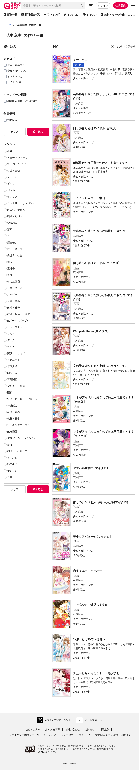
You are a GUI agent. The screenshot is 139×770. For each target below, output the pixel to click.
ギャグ (11, 183)
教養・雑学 (13, 418)
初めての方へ (33, 729)
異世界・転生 (14, 255)
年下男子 (12, 366)
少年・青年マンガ (17, 65)
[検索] (82, 5)
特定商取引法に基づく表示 (112, 735)
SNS (9, 444)
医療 (9, 392)
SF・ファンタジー (17, 164)
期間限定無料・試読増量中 (22, 101)
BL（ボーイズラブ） (17, 320)
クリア (14, 131)
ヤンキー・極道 (16, 385)
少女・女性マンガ (17, 70)
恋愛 (9, 151)
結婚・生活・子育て (18, 314)
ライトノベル (14, 82)
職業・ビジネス (16, 216)
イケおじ (12, 457)
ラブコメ (12, 196)
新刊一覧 (12, 14)
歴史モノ (12, 242)
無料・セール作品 (114, 14)
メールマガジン (93, 720)
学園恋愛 (12, 222)
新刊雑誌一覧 (32, 14)
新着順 (131, 46)
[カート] (90, 5)
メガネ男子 (13, 359)
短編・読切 (13, 170)
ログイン (103, 5)
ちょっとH (13, 177)
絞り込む (38, 131)
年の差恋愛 (13, 281)
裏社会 (11, 268)
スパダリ (12, 294)
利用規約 (104, 729)
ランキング (53, 14)
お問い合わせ (72, 729)
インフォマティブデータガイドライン (64, 735)
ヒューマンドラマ (17, 157)
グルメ (11, 333)
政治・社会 (13, 307)
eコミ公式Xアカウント (55, 721)
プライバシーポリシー (24, 735)
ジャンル (92, 14)
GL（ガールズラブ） (17, 451)
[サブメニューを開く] (133, 5)
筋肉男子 (12, 464)
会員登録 (120, 5)
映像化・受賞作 (16, 209)
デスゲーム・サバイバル (21, 438)
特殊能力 (12, 405)
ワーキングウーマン (18, 425)
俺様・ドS (13, 275)
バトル (11, 190)
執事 (9, 477)
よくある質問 (52, 729)
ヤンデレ (12, 470)
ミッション (73, 14)
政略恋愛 (12, 431)
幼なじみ (12, 372)
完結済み (12, 120)
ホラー (11, 262)
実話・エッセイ (16, 353)
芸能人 (11, 346)
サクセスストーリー (18, 327)
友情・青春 (13, 412)
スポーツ (12, 235)
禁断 (9, 229)
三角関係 (12, 379)
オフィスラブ (14, 248)
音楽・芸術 (13, 301)
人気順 (118, 46)
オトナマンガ (14, 76)
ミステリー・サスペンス (21, 203)
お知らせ (90, 729)
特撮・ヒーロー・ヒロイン (22, 399)
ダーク (11, 340)
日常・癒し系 (14, 288)
